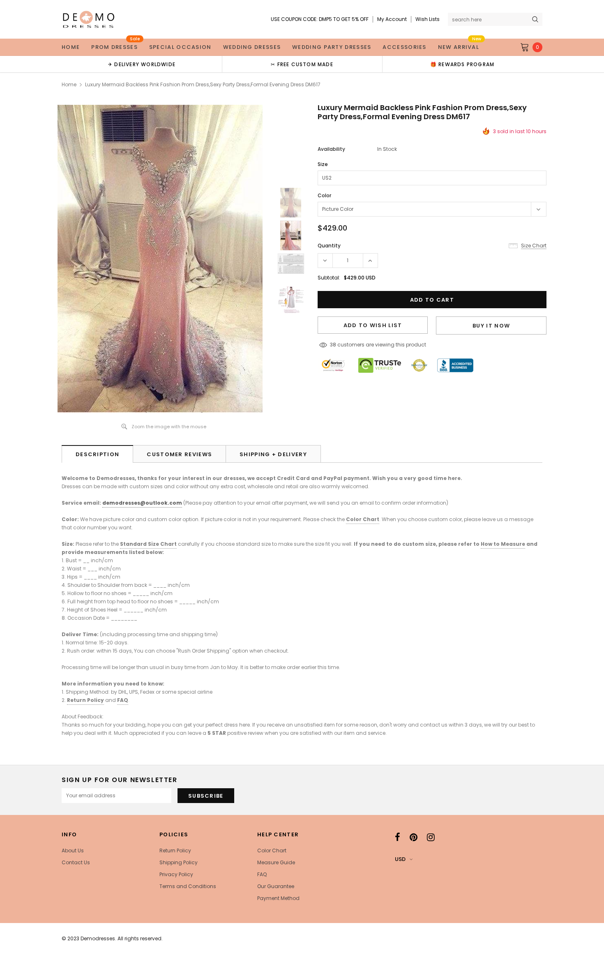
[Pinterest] (413, 837)
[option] (142, 64)
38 (333, 344)
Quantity (329, 245)
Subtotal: (329, 277)
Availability (331, 148)
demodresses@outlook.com (142, 502)
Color (324, 195)
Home (69, 84)
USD (400, 859)
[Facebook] (397, 837)
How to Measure (503, 543)
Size (323, 164)
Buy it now (491, 326)
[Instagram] (431, 837)
